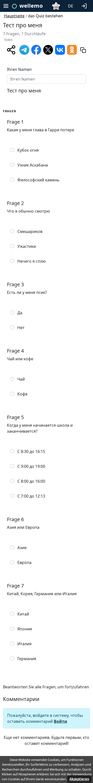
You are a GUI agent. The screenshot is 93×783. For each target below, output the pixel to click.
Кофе (22, 394)
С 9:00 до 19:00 (31, 466)
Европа (24, 562)
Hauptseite (14, 16)
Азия (22, 547)
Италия (24, 643)
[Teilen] (11, 49)
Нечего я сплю (31, 261)
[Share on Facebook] (36, 49)
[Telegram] (24, 49)
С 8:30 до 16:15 (31, 451)
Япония (24, 629)
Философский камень (38, 180)
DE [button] (70, 6)
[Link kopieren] (83, 50)
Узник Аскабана (32, 165)
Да (19, 312)
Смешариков (29, 231)
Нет (21, 327)
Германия (26, 658)
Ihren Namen (19, 69)
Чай (21, 379)
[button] (85, 5)
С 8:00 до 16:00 (31, 481)
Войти (60, 721)
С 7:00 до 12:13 (31, 496)
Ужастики (26, 246)
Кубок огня (28, 150)
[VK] (60, 49)
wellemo (31, 5)
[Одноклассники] (72, 49)
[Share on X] (48, 49)
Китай (23, 614)
